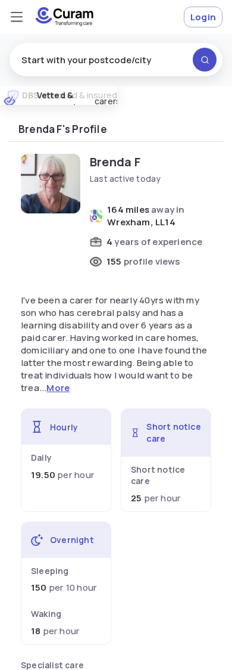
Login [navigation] (203, 17)
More (58, 387)
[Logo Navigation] (64, 16)
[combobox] (116, 59)
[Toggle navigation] (17, 17)
